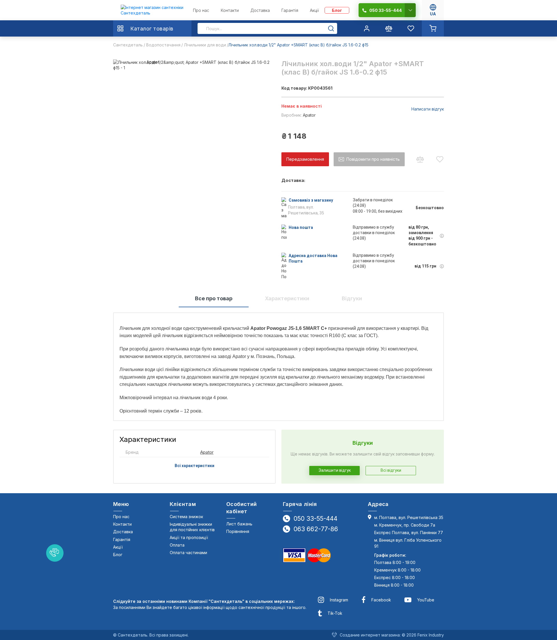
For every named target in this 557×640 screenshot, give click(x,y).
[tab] (214, 298)
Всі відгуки (391, 470)
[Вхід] (367, 28)
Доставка (123, 531)
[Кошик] (433, 28)
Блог (117, 554)
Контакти (122, 524)
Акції (118, 547)
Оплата (177, 545)
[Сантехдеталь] (152, 10)
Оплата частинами (188, 552)
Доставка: (293, 180)
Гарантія (121, 539)
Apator (309, 115)
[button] (55, 553)
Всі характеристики (194, 465)
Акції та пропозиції (189, 537)
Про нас (121, 516)
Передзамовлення (305, 159)
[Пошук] (331, 28)
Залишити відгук (335, 470)
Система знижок (186, 516)
